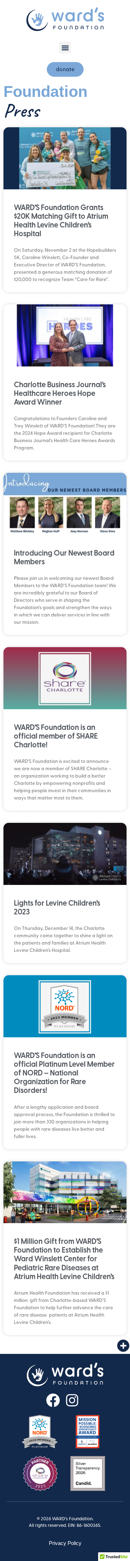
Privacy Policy (65, 1543)
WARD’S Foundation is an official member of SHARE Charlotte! (56, 736)
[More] (123, 1346)
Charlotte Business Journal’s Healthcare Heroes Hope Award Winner (60, 393)
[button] (65, 47)
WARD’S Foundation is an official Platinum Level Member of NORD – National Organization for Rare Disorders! (64, 1073)
